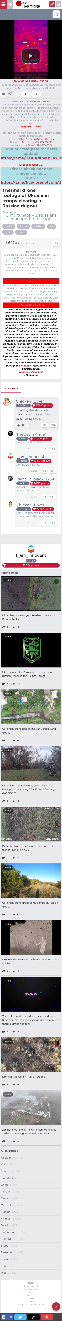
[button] (31, 56)
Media (8, 580)
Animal (5, 1218)
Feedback (26, 365)
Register (58, 4)
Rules (31, 1292)
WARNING (31, 1298)
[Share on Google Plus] (33, 1317)
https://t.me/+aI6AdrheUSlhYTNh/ (36, 139)
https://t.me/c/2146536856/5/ (36, 142)
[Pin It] (47, 1317)
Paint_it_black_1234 (35, 479)
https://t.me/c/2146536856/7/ (37, 145)
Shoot (5, 1171)
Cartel (5, 1198)
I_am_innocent (30, 457)
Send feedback (31, 1283)
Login (52, 4)
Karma (5, 1259)
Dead (4, 1225)
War (3, 1273)
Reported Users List (31, 371)
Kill (3, 1164)
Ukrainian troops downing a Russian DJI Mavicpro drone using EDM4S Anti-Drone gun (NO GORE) (29, 790)
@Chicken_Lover (26, 487)
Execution (7, 1232)
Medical (6, 1205)
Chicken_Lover (30, 401)
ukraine (23, 226)
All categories (9, 1151)
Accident (7, 1158)
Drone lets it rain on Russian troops (23, 1077)
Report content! (31, 1286)
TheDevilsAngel (31, 434)
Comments (11, 388)
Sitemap (31, 1302)
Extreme (6, 1252)
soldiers (38, 226)
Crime (4, 1185)
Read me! (31, 1295)
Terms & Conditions (31, 1289)
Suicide (5, 1212)
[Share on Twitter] (20, 1317)
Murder (5, 1191)
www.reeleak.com (31, 81)
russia (8, 232)
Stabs (4, 1246)
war (51, 226)
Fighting (6, 1239)
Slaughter (7, 1178)
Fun (3, 1266)
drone (21, 232)
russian (9, 226)
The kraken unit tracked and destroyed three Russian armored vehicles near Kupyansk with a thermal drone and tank (30, 1020)
